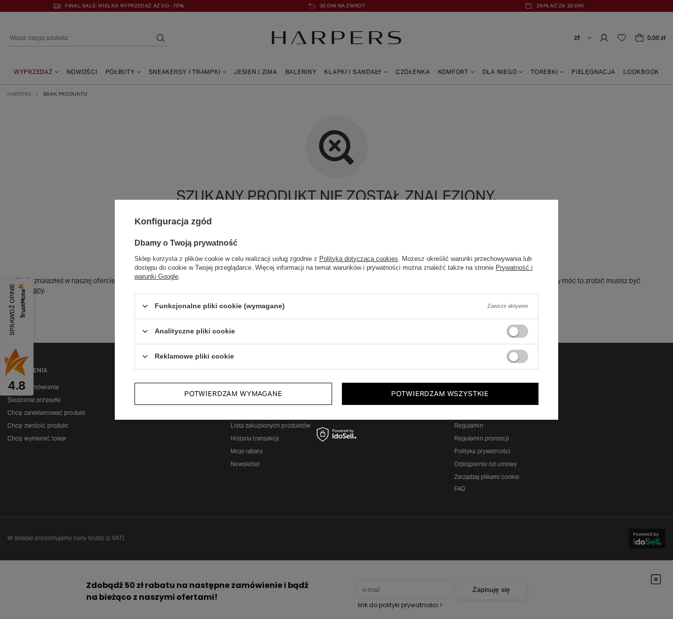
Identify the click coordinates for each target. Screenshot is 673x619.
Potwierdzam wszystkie (440, 393)
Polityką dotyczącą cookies (358, 258)
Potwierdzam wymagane (233, 393)
